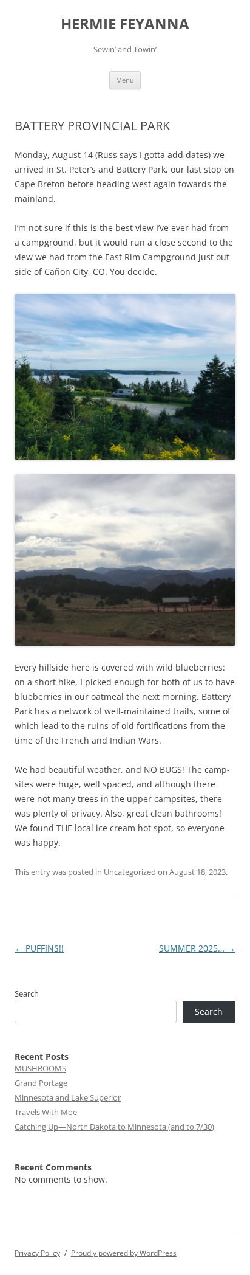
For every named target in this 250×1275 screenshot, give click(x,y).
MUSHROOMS (40, 1068)
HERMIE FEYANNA (125, 24)
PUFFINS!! (39, 948)
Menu (125, 80)
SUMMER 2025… (197, 948)
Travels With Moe (46, 1112)
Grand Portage (41, 1082)
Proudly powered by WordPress (124, 1253)
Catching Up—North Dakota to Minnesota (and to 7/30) (114, 1126)
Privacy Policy (37, 1253)
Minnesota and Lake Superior (68, 1097)
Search (27, 993)
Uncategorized (130, 871)
